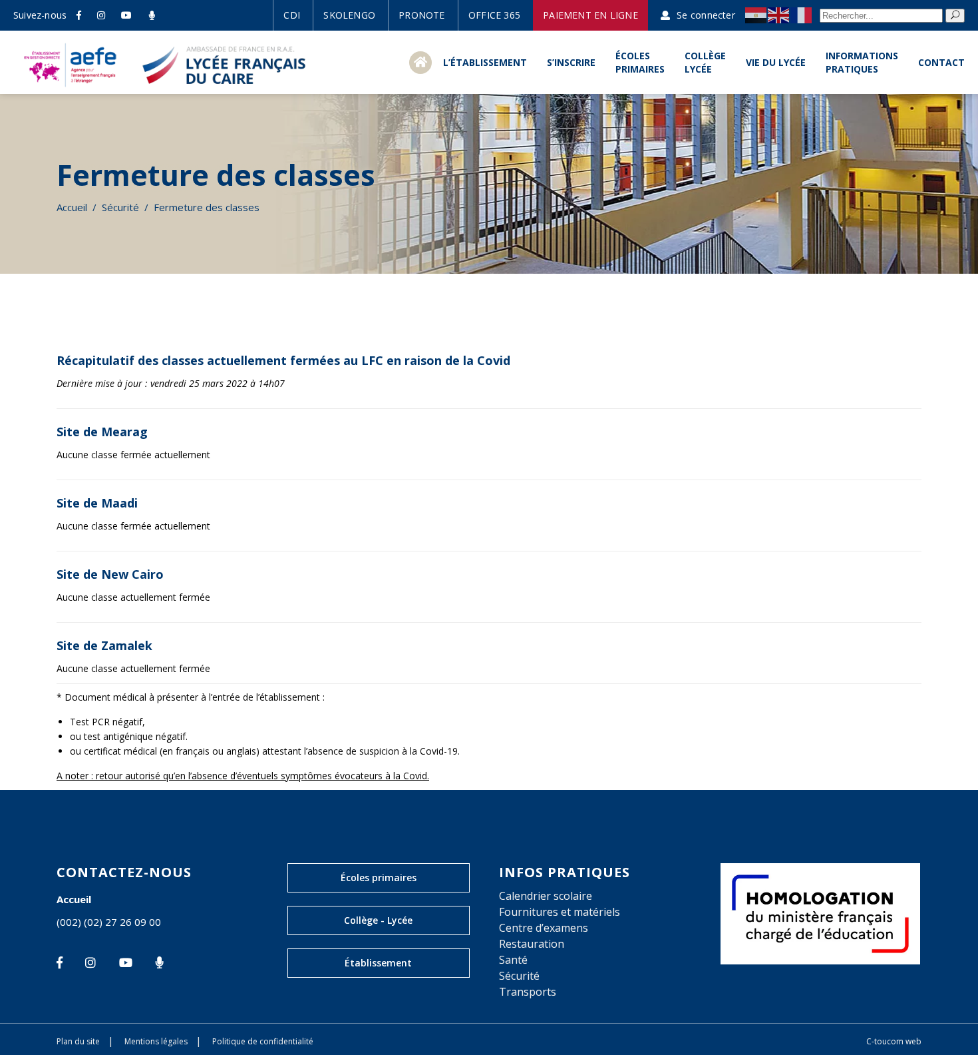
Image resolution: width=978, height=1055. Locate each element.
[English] (779, 14)
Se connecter (706, 15)
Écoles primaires (378, 877)
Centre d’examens (543, 927)
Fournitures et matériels (559, 911)
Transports (527, 991)
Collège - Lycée (378, 920)
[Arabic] (756, 14)
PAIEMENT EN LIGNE (590, 15)
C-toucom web (893, 1041)
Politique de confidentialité (262, 1041)
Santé (513, 959)
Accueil (72, 207)
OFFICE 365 (494, 15)
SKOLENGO (349, 15)
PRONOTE (421, 15)
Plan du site (78, 1041)
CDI (291, 15)
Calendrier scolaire (545, 895)
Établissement (378, 962)
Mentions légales (156, 1041)
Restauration (531, 943)
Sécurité (120, 207)
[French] (801, 14)
